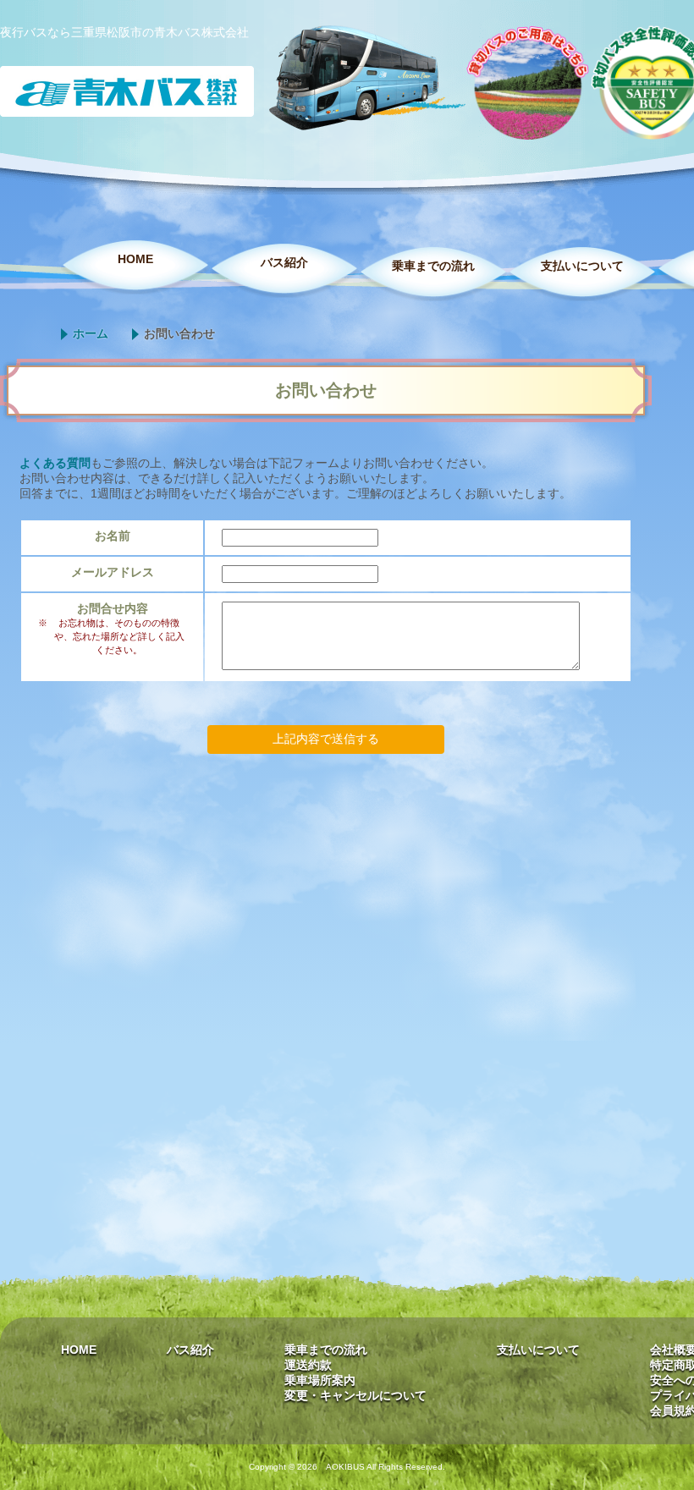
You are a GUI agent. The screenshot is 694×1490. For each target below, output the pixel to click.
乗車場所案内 (319, 1380)
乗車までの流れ (433, 265)
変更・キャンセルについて (355, 1395)
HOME (135, 259)
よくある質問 (55, 463)
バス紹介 (284, 262)
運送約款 (308, 1365)
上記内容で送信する (326, 738)
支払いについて (582, 265)
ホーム (90, 333)
